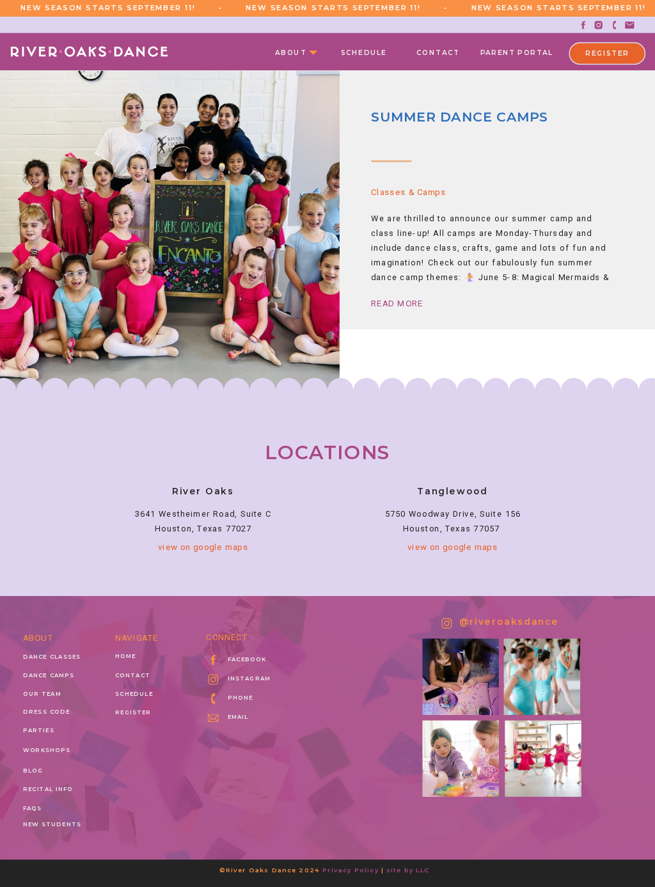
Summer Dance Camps (459, 117)
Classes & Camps (408, 192)
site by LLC (408, 870)
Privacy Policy (350, 870)
